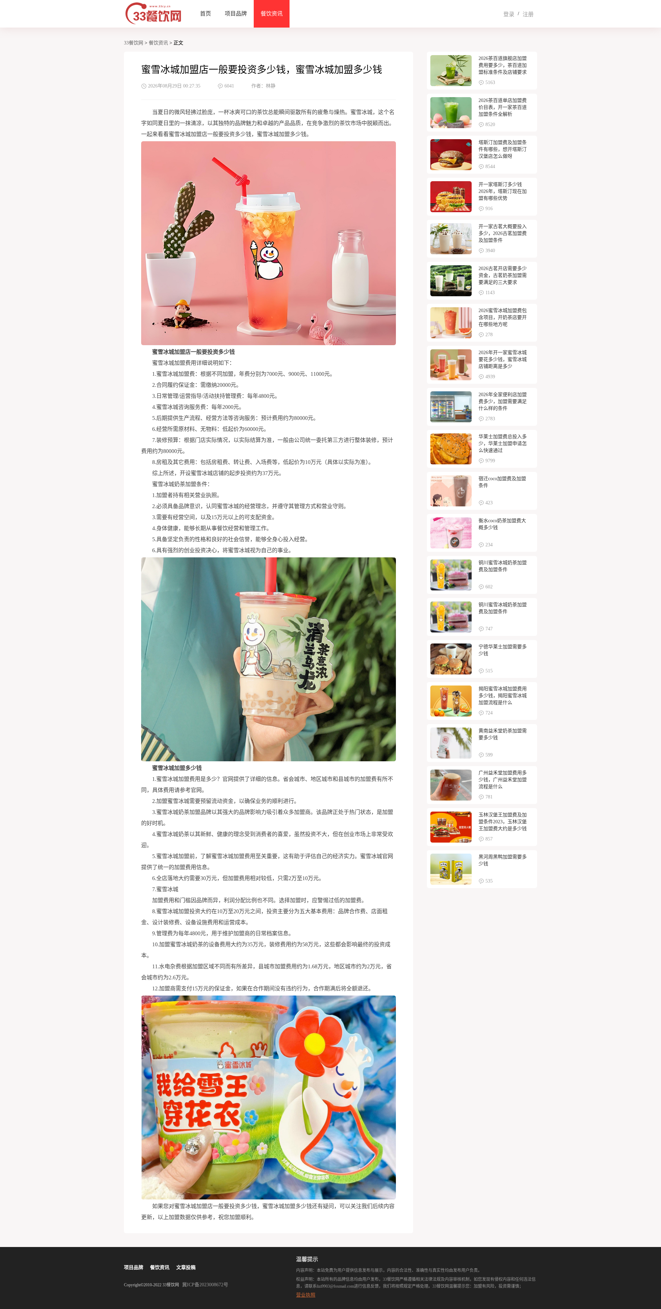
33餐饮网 (133, 42)
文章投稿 (186, 1267)
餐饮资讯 (272, 14)
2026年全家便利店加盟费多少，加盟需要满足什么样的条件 (503, 401)
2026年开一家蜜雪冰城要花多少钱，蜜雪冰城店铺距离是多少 (503, 359)
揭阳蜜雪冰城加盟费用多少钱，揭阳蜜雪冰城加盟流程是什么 (503, 695)
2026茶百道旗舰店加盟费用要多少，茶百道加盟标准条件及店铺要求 (503, 65)
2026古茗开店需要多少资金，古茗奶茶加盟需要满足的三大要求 (503, 275)
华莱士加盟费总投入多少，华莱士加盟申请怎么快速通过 (503, 443)
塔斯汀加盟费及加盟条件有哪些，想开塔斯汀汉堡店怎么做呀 (503, 149)
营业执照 (305, 1295)
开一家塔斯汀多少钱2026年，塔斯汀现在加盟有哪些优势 (503, 191)
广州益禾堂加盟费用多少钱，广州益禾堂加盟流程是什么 (503, 779)
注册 (528, 14)
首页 (205, 14)
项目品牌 (236, 14)
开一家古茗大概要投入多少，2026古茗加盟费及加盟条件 (503, 233)
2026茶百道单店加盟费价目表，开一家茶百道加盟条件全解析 (503, 107)
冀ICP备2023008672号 (205, 1284)
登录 (508, 14)
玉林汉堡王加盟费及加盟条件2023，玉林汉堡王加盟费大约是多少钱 (503, 821)
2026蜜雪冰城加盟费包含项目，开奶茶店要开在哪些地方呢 (503, 317)
